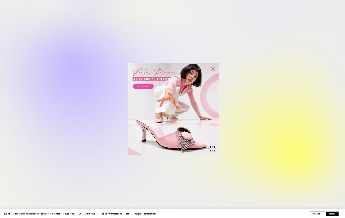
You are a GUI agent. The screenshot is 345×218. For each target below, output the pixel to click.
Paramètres (317, 213)
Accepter (332, 213)
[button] (213, 69)
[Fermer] (341, 214)
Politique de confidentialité (145, 213)
